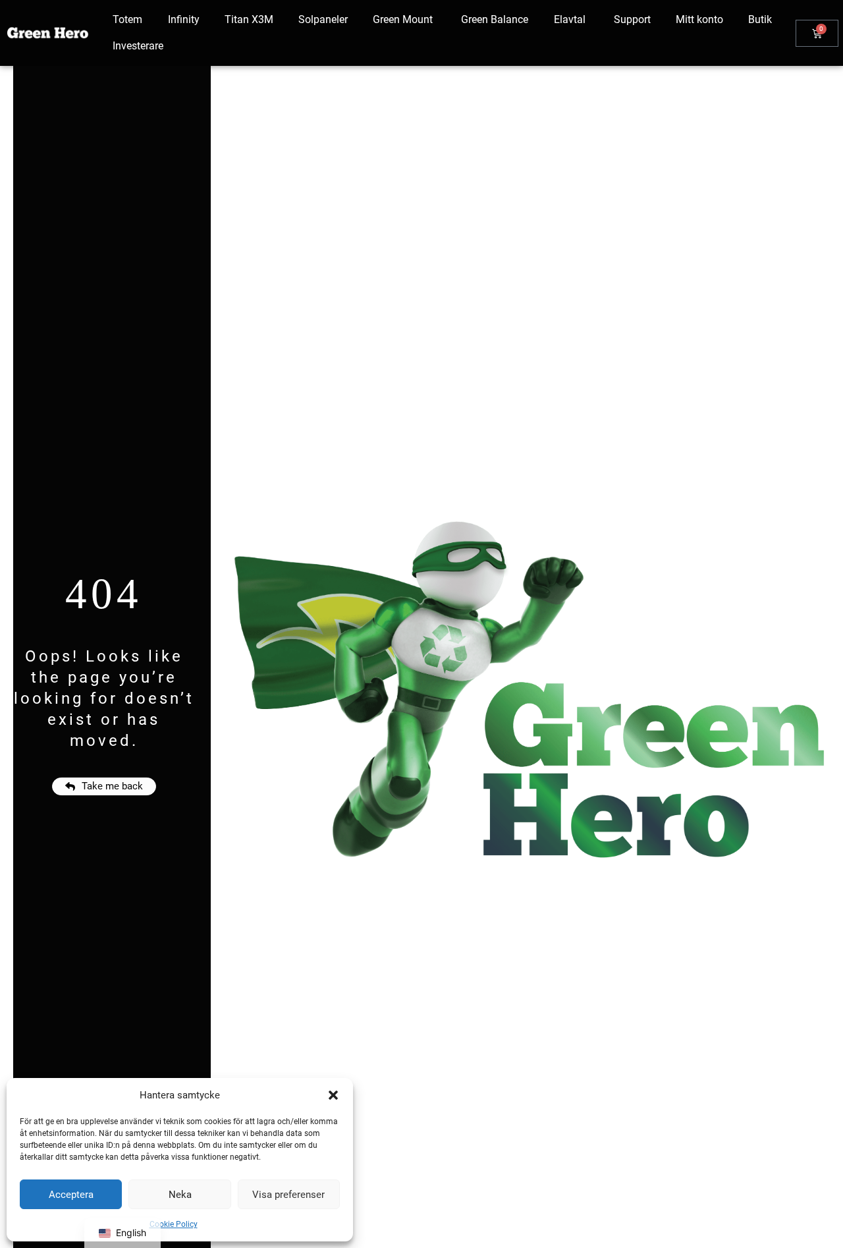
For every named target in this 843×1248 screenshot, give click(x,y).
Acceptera (71, 1195)
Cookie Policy (174, 1224)
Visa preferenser (288, 1195)
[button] (333, 1095)
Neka (180, 1195)
